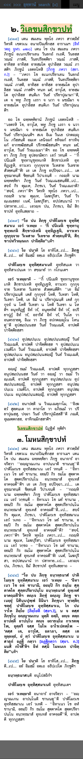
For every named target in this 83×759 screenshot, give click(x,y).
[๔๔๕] (13, 660)
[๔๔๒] (13, 403)
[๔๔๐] (13, 250)
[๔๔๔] (13, 574)
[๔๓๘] (13, 38)
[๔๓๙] (13, 220)
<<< (7, 4)
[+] (55, 4)
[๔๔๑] (13, 338)
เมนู (76, 4)
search (44, 4)
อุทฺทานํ (29, 4)
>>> (17, 4)
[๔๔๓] (13, 448)
